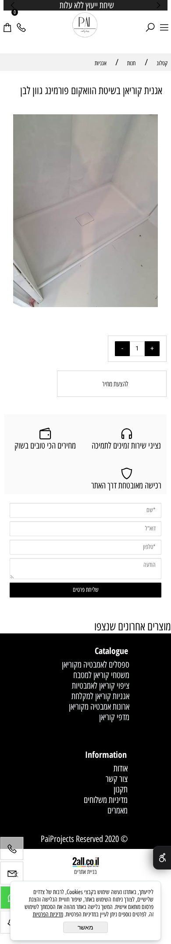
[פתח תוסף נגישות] (162, 858)
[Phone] (21, 22)
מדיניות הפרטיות (48, 914)
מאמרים (117, 810)
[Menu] (164, 22)
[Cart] (7, 22)
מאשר (85, 927)
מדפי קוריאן (114, 717)
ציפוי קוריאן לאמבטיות (100, 685)
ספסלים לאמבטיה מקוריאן (95, 664)
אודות (121, 768)
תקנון (121, 789)
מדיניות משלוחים (106, 800)
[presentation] (13, 5)
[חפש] (150, 22)
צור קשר (117, 779)
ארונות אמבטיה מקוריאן (99, 706)
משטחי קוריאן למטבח (101, 675)
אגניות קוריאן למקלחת (100, 696)
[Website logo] (85, 25)
